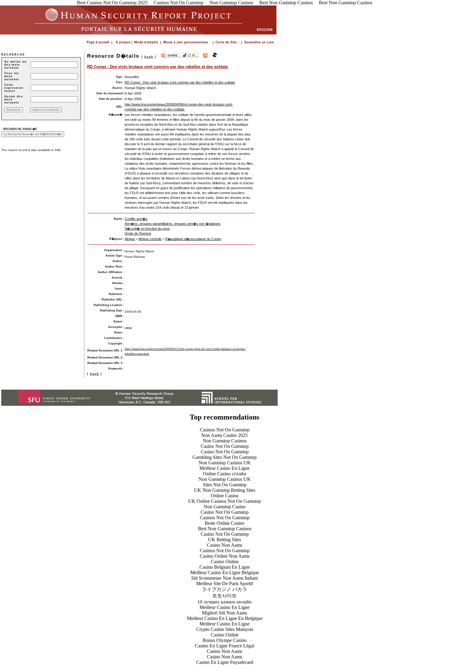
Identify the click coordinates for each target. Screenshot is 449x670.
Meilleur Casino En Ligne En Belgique (224, 618)
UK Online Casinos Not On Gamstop (224, 501)
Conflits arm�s (136, 219)
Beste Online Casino (224, 523)
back (148, 56)
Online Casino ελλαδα (224, 473)
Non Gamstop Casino (225, 506)
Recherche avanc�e (20, 129)
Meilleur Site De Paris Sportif (224, 583)
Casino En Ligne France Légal (224, 645)
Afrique (130, 239)
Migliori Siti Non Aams (224, 612)
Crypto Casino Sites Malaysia (224, 629)
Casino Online (225, 561)
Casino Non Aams (224, 545)
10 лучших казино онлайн (224, 601)
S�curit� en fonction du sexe (147, 228)
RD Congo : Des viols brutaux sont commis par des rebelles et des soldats (157, 66)
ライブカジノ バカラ (224, 589)
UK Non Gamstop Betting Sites (224, 490)
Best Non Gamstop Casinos (224, 528)
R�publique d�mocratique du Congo (193, 239)
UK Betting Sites (224, 539)
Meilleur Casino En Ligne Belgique (224, 572)
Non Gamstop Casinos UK (225, 462)
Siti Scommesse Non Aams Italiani (224, 578)
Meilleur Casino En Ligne (224, 468)
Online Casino (225, 495)
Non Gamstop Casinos (224, 440)
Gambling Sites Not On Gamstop (224, 457)
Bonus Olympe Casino (224, 640)
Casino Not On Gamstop (225, 446)
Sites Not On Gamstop (224, 484)
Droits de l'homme (138, 233)
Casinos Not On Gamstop (225, 429)
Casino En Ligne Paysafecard (224, 662)
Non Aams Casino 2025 (224, 435)
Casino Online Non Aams (225, 556)
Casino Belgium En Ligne (224, 567)
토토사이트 (224, 595)
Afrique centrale (150, 239)
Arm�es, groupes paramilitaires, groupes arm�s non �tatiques (173, 223)
